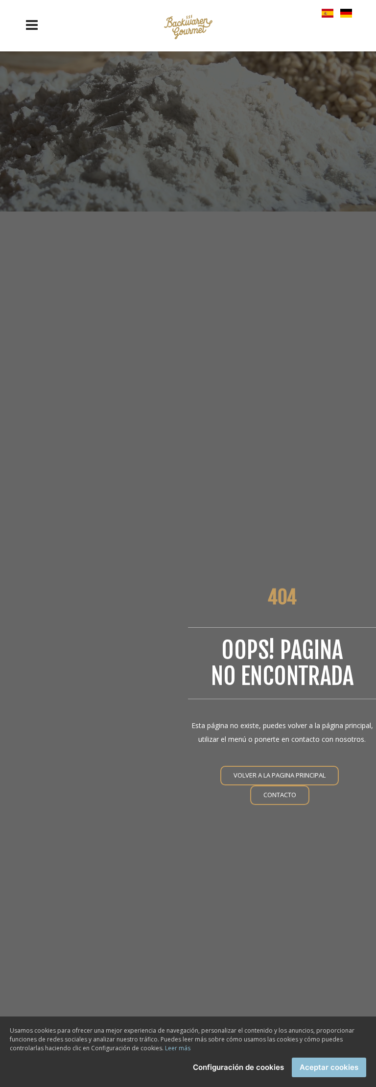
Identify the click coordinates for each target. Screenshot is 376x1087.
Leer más (177, 1048)
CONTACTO (279, 794)
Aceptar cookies (329, 1067)
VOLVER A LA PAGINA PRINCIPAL (280, 775)
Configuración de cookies (238, 1067)
